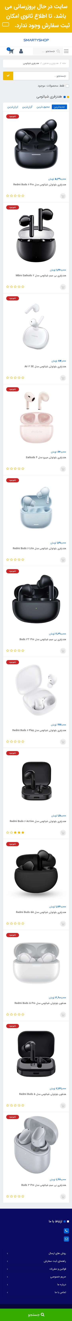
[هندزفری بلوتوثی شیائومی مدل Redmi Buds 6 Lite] (36, 508)
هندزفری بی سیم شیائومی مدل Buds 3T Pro (43, 639)
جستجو (34, 1315)
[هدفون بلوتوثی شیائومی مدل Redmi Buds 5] (36, 1053)
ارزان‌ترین (13, 107)
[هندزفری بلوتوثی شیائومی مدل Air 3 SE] (36, 326)
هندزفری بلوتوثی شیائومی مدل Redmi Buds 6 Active (38, 821)
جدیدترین (59, 107)
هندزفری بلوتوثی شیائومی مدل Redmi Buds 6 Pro (39, 185)
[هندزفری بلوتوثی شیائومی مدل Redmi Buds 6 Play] (36, 689)
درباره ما (61, 1284)
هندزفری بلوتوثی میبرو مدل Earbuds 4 (46, 457)
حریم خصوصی (58, 1277)
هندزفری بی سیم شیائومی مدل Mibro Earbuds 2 (41, 275)
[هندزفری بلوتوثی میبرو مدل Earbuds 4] (36, 417)
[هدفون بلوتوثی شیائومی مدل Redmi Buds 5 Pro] (36, 962)
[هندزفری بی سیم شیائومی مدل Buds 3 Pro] (36, 1144)
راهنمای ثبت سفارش (55, 1261)
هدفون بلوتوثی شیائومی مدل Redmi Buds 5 (42, 1094)
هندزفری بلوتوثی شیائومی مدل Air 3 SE (45, 366)
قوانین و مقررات (57, 1269)
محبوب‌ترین (43, 107)
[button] (23, 51)
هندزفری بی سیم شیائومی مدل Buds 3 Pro (43, 1185)
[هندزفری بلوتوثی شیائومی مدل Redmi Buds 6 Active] (36, 780)
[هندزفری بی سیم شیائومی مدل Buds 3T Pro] (36, 599)
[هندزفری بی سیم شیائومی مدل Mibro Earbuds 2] (36, 235)
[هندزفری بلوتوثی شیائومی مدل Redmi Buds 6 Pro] (36, 144)
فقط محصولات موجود (51, 85)
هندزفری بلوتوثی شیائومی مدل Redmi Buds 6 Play (39, 730)
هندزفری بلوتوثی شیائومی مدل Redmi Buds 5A (41, 912)
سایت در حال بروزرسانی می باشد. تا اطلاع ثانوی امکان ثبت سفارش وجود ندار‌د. (37, 16)
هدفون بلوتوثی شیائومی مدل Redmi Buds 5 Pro (40, 1003)
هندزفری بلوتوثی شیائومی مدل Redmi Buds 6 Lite (39, 548)
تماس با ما (60, 1292)
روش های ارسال (57, 1253)
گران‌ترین (27, 107)
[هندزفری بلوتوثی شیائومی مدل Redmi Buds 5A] (36, 871)
